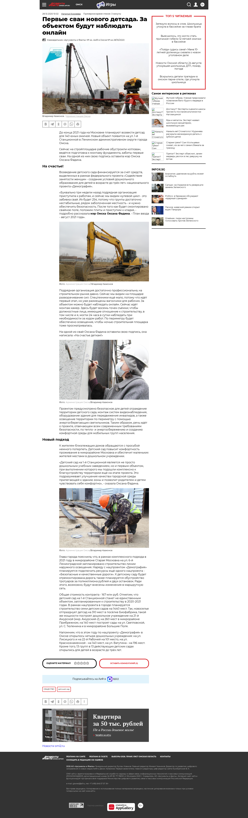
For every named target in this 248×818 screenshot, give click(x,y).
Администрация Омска (78, 116)
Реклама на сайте (75, 757)
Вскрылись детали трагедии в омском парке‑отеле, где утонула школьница (178, 79)
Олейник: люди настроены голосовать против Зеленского (181, 219)
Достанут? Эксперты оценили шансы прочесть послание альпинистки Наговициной (185, 112)
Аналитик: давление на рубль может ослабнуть (184, 175)
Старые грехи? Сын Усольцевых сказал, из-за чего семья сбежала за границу (185, 145)
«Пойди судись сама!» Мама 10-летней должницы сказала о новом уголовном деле (179, 52)
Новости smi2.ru (53, 746)
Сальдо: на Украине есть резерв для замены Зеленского (184, 186)
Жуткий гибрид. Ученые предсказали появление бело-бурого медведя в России (185, 101)
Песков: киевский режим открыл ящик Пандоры (182, 208)
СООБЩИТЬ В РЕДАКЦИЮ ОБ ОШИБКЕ (84, 760)
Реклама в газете (98, 757)
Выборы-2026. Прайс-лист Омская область (134, 757)
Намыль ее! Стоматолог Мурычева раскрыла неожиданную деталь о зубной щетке (184, 134)
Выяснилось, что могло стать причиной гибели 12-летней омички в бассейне (178, 39)
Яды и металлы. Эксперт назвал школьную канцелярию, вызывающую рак (182, 123)
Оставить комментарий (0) (124, 663)
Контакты (165, 757)
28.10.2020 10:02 (50, 13)
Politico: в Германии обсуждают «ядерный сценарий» (181, 197)
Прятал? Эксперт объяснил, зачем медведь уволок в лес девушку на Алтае (184, 156)
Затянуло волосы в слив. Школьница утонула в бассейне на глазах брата (179, 25)
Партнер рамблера (95, 805)
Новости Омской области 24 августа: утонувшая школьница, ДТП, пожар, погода (179, 66)
